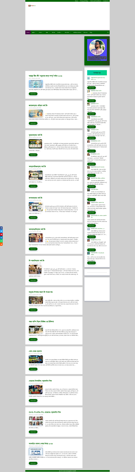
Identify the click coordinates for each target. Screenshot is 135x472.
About (76, 1)
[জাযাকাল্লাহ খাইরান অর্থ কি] (88, 91)
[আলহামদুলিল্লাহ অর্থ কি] (88, 141)
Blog (91, 32)
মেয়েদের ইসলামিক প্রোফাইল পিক (40, 380)
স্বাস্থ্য (47, 32)
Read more (33, 93)
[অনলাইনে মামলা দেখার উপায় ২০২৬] (88, 229)
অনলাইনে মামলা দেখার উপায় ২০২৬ (41, 443)
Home (28, 32)
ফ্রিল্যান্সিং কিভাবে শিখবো (96, 240)
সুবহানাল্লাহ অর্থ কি (35, 134)
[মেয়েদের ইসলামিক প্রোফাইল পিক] (88, 203)
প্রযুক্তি (33, 32)
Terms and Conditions (95, 1)
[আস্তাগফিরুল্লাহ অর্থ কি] (88, 117)
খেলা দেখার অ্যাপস (35, 351)
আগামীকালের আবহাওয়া (77, 32)
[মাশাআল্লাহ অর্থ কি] (88, 130)
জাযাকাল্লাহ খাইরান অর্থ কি (38, 105)
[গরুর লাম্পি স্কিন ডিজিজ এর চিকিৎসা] (88, 179)
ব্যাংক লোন (85, 32)
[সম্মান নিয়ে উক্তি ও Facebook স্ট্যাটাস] (88, 253)
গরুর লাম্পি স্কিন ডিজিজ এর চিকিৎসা (41, 321)
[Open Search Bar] (108, 32)
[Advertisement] (67, 20)
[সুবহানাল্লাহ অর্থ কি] (88, 104)
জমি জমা (53, 32)
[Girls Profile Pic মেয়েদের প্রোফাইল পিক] (88, 216)
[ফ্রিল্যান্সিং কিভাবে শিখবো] (88, 240)
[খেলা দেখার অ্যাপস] (88, 190)
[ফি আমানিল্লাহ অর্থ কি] (88, 154)
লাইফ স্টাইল (67, 32)
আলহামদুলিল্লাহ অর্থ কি (37, 229)
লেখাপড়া (40, 32)
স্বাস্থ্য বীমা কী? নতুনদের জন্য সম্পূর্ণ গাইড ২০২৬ (45, 75)
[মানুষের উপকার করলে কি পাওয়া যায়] (88, 167)
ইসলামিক (59, 32)
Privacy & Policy (84, 1)
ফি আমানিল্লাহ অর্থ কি (36, 260)
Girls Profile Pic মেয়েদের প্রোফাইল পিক (45, 412)
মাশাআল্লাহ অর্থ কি (35, 197)
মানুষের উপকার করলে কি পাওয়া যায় (41, 291)
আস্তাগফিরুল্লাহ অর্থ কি (37, 166)
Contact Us (105, 1)
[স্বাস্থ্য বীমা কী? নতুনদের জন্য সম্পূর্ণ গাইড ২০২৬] (88, 78)
